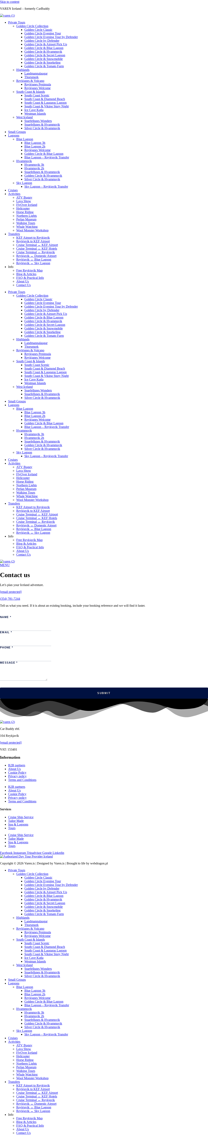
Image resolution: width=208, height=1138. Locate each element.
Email (6, 632)
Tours (11, 828)
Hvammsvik (24, 161)
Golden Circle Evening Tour (42, 33)
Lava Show (23, 201)
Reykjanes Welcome (37, 88)
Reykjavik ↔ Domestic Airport (36, 256)
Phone (6, 647)
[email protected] (11, 742)
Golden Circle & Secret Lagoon (44, 55)
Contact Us (23, 285)
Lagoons (13, 135)
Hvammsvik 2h (34, 168)
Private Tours (16, 22)
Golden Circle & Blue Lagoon (43, 48)
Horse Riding (25, 212)
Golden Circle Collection (32, 26)
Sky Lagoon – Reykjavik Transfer (46, 186)
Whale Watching (27, 226)
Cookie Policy (17, 772)
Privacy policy (17, 776)
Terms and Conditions (22, 780)
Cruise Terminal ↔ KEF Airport (37, 245)
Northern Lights (26, 215)
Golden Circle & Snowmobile (43, 59)
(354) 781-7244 (10, 598)
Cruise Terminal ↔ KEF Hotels (36, 248)
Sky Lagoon (24, 183)
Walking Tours (25, 223)
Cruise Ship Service (21, 817)
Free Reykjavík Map (29, 270)
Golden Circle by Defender (41, 40)
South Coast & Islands (30, 91)
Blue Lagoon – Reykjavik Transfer (46, 157)
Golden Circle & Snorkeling (42, 62)
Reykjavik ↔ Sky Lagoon (33, 263)
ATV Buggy (24, 197)
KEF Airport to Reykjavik (33, 237)
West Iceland (24, 117)
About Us (22, 281)
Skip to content (9, 1)
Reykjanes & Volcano (30, 80)
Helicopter (23, 208)
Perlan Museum (26, 219)
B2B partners (16, 765)
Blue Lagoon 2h (34, 146)
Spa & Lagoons (18, 824)
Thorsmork (31, 77)
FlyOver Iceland (26, 204)
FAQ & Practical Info (30, 277)
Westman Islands (35, 113)
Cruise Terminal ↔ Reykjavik (35, 252)
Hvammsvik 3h (34, 164)
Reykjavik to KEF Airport (33, 241)
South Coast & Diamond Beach (44, 99)
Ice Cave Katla (33, 110)
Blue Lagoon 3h (34, 142)
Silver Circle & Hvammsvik (42, 128)
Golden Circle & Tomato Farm (44, 66)
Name (5, 617)
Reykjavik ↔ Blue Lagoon (33, 259)
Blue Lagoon (24, 139)
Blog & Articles (26, 274)
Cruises (13, 190)
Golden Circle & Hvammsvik (43, 51)
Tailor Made (16, 820)
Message (9, 662)
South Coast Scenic (36, 95)
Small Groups (17, 132)
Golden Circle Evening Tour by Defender (51, 37)
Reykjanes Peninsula (37, 84)
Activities (14, 194)
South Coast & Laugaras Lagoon (45, 102)
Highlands (22, 70)
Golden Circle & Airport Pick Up (45, 44)
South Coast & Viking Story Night (46, 106)
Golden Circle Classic (38, 29)
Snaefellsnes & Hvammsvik (42, 124)
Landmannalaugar (36, 73)
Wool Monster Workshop (32, 230)
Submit (104, 693)
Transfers (14, 234)
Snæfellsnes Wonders (38, 121)
